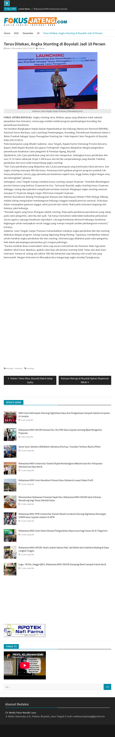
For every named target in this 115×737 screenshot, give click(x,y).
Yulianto (41, 48)
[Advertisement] (57, 281)
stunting (30, 368)
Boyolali (9, 368)
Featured (18, 368)
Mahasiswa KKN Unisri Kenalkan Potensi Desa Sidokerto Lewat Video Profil (56, 480)
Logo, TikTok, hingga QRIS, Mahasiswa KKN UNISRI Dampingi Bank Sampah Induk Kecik (62, 564)
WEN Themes (67, 733)
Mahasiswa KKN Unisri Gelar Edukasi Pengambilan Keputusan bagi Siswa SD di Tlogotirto (63, 530)
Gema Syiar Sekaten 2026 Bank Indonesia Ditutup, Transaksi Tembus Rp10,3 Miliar (60, 446)
